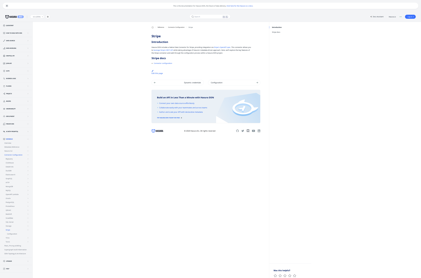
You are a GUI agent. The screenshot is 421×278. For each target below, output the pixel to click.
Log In (410, 17)
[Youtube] (253, 131)
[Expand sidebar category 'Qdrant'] (28, 210)
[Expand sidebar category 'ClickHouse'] (28, 163)
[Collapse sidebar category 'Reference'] (28, 139)
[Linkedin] (259, 131)
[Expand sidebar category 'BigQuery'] (28, 159)
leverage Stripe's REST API (163, 50)
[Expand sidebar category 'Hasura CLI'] (28, 151)
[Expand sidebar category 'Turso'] (28, 242)
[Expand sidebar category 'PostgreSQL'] (28, 202)
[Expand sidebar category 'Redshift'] (28, 214)
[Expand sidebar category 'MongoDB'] (28, 186)
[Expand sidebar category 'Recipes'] (28, 101)
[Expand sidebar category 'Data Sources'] (28, 41)
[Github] (237, 131)
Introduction (277, 27)
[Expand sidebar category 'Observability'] (28, 109)
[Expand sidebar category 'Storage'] (28, 226)
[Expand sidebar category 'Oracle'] (28, 198)
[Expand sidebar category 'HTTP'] (28, 183)
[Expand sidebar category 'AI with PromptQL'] (28, 132)
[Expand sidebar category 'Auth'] (28, 71)
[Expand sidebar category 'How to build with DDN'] (28, 33)
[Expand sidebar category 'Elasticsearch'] (28, 175)
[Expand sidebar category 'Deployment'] (28, 116)
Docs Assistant (377, 17)
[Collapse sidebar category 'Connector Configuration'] (28, 155)
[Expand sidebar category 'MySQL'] (28, 190)
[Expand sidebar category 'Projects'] (28, 94)
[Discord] (248, 130)
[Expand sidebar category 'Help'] (28, 269)
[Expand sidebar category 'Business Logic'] (28, 79)
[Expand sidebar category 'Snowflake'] (28, 218)
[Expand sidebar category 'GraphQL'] (28, 179)
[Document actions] (400, 17)
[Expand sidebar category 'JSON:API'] (28, 63)
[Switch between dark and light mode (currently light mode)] (48, 17)
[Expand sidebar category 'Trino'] (28, 238)
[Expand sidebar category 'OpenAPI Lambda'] (28, 194)
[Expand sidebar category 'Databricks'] (28, 167)
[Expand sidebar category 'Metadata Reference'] (28, 147)
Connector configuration (163, 63)
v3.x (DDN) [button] (36, 17)
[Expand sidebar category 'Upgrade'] (28, 261)
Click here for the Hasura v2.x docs (240, 6)
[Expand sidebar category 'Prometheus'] (28, 206)
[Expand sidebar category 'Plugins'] (28, 86)
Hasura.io (392, 17)
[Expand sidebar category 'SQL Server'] (28, 222)
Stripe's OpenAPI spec (222, 47)
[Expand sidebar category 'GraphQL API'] (28, 56)
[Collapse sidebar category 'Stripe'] (28, 230)
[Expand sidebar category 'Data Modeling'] (28, 48)
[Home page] (153, 27)
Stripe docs (276, 32)
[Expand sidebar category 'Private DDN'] (28, 124)
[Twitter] (242, 131)
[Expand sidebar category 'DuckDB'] (28, 171)
